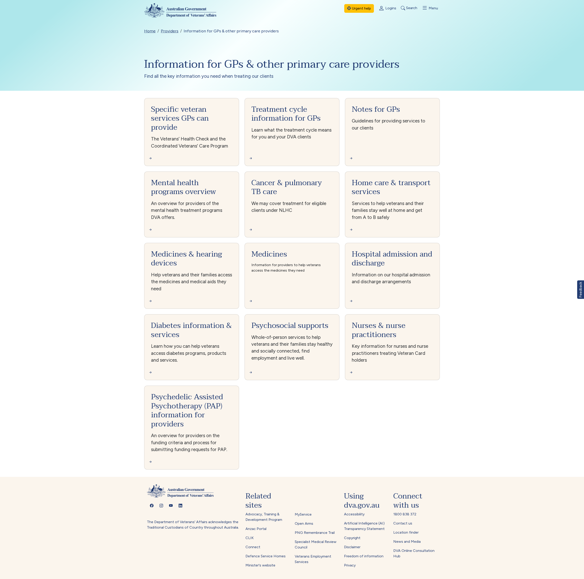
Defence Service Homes (265, 556)
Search (411, 8)
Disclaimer (352, 547)
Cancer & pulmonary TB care (286, 187)
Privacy (350, 565)
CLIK (249, 538)
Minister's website (260, 565)
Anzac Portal (255, 529)
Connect (252, 547)
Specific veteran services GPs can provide (180, 118)
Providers (169, 31)
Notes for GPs (376, 109)
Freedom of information (363, 556)
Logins (390, 8)
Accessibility (354, 514)
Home (150, 31)
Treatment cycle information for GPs (286, 114)
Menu (433, 8)
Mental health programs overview (183, 187)
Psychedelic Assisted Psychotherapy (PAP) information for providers (187, 410)
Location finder (406, 532)
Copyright (352, 538)
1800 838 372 (404, 514)
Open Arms (304, 523)
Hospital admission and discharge (392, 259)
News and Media (407, 541)
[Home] (184, 10)
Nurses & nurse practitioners (378, 330)
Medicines (269, 254)
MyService (303, 514)
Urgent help (361, 8)
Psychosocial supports (289, 325)
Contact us (402, 523)
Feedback (580, 289)
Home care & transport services (391, 187)
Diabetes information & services (191, 330)
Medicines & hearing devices (186, 259)
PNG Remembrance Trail (315, 532)
